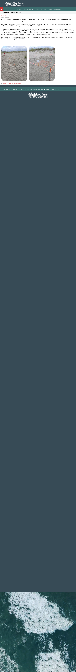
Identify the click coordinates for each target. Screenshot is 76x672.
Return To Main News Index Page (12, 84)
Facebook (28, 9)
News (44, 9)
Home (20, 9)
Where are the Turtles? (55, 9)
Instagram (36, 9)
